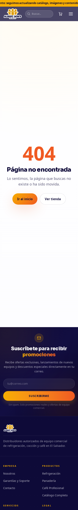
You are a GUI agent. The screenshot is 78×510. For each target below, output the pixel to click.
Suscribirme (39, 396)
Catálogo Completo (55, 495)
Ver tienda (53, 199)
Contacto (9, 488)
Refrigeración (51, 473)
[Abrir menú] (71, 14)
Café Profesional (53, 488)
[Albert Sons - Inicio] (12, 14)
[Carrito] (60, 14)
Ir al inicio (25, 199)
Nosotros (9, 473)
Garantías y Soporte (16, 481)
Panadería (49, 481)
